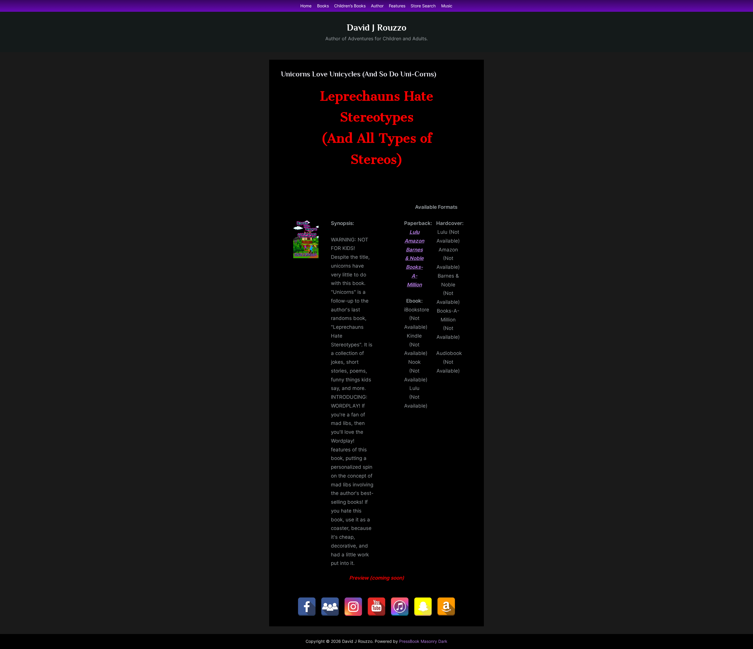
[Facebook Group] (330, 606)
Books (323, 5)
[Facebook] (306, 606)
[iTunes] (399, 606)
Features (397, 5)
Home (305, 5)
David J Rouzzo (377, 27)
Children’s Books (350, 5)
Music (446, 5)
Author (377, 5)
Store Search (423, 5)
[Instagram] (353, 606)
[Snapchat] (423, 606)
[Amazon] (446, 606)
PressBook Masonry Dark (423, 641)
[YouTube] (376, 606)
